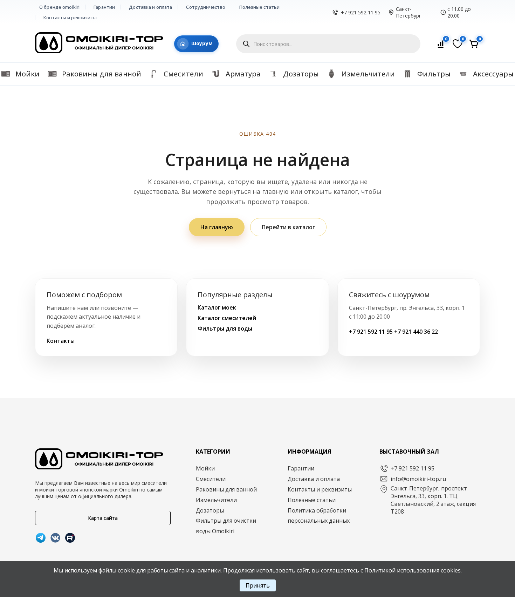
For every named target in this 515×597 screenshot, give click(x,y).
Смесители (211, 479)
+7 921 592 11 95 (360, 12)
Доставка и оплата (150, 7)
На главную (216, 227)
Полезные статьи (259, 7)
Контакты (61, 341)
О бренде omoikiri (59, 7)
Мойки (205, 468)
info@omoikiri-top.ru (418, 479)
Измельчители (216, 500)
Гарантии (104, 7)
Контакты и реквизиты (70, 17)
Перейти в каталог (288, 227)
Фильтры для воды (225, 328)
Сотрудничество (205, 7)
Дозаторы (210, 510)
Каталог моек (217, 307)
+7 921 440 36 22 (416, 331)
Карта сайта (103, 518)
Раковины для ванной (226, 489)
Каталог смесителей (227, 318)
